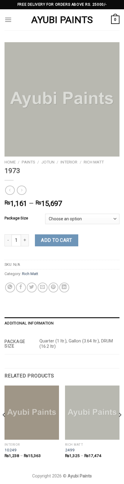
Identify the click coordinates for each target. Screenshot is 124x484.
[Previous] (4, 427)
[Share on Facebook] (21, 287)
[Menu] (8, 19)
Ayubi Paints (62, 20)
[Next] (120, 427)
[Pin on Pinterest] (53, 287)
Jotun (47, 162)
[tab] (62, 323)
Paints (28, 162)
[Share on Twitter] (32, 287)
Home (10, 162)
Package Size (16, 218)
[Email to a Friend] (43, 287)
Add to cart (56, 240)
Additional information (29, 323)
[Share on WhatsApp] (10, 287)
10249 (11, 449)
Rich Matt (94, 162)
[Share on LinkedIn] (64, 287)
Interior (68, 162)
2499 (70, 449)
